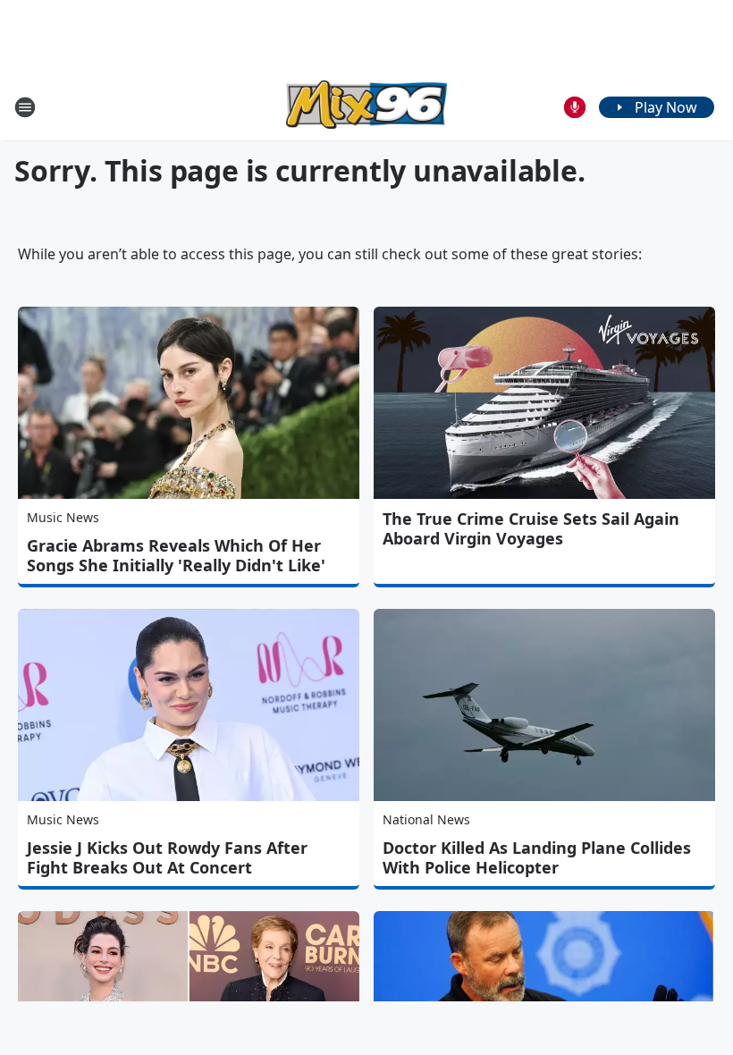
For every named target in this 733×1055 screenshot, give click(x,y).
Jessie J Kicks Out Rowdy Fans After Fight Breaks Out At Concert (167, 857)
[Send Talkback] (575, 107)
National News (426, 819)
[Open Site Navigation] (25, 107)
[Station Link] (366, 106)
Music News (63, 517)
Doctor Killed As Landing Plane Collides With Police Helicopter (537, 857)
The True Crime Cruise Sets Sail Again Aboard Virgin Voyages (531, 528)
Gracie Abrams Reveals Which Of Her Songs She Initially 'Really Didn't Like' (176, 555)
